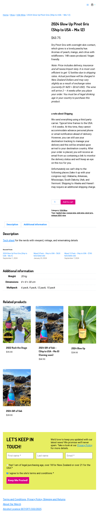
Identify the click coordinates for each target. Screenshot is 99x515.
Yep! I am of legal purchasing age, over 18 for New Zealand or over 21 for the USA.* (48, 466)
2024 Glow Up (78, 348)
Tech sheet (9, 240)
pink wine (80, 213)
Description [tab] (12, 224)
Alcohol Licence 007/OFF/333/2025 (22, 509)
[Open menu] (87, 5)
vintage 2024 (56, 215)
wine (64, 215)
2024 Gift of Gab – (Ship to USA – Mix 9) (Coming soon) (49, 351)
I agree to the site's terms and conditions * (31, 473)
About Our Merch (12, 504)
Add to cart (68, 202)
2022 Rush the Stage (16, 347)
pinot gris (89, 213)
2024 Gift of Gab (14, 410)
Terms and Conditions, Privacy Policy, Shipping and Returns (34, 499)
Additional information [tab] (35, 224)
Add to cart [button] (13, 359)
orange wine (71, 213)
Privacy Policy (84, 445)
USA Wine (63, 210)
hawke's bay (61, 213)
